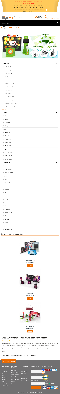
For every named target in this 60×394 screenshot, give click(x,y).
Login (4, 28)
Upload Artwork (40, 16)
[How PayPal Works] (50, 389)
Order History (24, 371)
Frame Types (7, 162)
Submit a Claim (15, 379)
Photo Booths (8, 212)
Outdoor (7, 189)
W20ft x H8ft (8, 145)
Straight (7, 125)
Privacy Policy (5, 385)
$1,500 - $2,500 (8, 155)
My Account (24, 369)
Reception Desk (8, 229)
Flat (6, 116)
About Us (4, 369)
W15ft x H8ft (8, 142)
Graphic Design (15, 374)
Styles (5, 226)
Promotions (8, 206)
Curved (6, 119)
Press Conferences (9, 215)
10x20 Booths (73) (8, 70)
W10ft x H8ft (8, 139)
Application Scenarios (9, 182)
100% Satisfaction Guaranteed (4, 377)
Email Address (34, 380)
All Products (24, 378)
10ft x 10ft (7, 132)
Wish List (23, 373)
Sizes (5, 129)
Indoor (6, 186)
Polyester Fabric (9, 172)
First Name (34, 369)
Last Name (34, 374)
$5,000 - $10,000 (9, 159)
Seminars (7, 219)
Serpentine (7, 122)
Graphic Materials (8, 169)
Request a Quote (25, 380)
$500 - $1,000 (8, 152)
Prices (5, 149)
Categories (6, 63)
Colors (5, 176)
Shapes (5, 112)
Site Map (13, 381)
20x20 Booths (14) (8, 73)
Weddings (7, 209)
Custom (7, 179)
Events (6, 199)
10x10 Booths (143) (8, 66)
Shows (6, 192)
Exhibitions (8, 196)
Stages (6, 222)
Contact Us (14, 376)
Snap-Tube (7, 166)
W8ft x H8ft (7, 135)
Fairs (6, 202)
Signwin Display (9, 361)
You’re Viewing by (8, 76)
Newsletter (23, 376)
